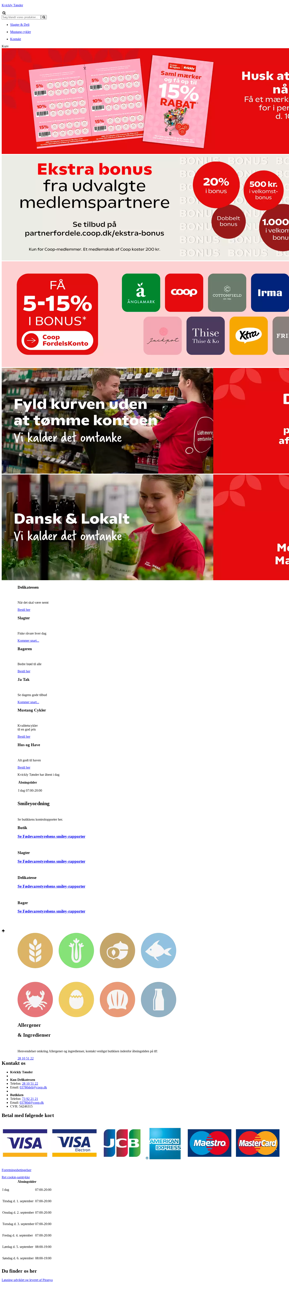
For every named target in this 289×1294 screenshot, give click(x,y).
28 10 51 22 (26, 1058)
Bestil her (24, 609)
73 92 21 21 (30, 1099)
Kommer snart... (28, 640)
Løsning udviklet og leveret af (27, 1280)
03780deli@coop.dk (33, 1087)
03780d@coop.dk (32, 1102)
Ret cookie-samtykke (16, 1177)
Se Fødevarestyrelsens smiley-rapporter (51, 836)
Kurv (5, 46)
